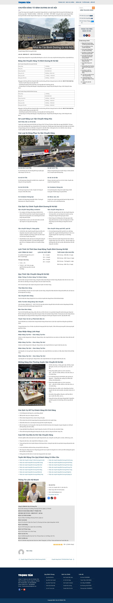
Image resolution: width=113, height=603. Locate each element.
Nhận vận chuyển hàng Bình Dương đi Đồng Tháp (31, 474)
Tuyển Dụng (85, 2)
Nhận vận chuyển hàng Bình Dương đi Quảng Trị (60, 474)
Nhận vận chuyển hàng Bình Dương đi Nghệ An (60, 472)
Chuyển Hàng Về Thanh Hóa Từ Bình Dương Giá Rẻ (32, 559)
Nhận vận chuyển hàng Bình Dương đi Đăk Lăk (31, 472)
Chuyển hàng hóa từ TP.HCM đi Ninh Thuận (62, 559)
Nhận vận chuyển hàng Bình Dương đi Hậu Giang (60, 464)
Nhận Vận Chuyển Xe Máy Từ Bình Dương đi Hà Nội (32, 460)
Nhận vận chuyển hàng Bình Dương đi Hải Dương (60, 460)
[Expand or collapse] (93, 41)
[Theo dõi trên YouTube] (89, 35)
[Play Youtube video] (46, 151)
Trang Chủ (61, 2)
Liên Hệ (92, 2)
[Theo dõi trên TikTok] (87, 35)
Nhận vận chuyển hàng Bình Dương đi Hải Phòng (60, 462)
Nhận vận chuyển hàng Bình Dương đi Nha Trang (60, 469)
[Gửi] (93, 8)
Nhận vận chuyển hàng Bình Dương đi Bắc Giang (31, 462)
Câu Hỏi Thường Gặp (50, 588)
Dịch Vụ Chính (70, 2)
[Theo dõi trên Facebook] (84, 35)
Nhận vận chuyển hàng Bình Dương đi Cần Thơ (31, 467)
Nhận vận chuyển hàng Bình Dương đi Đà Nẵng (31, 469)
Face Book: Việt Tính (54, 494)
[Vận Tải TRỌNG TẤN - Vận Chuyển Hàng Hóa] (24, 2)
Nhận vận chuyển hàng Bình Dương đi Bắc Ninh (31, 464)
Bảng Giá (78, 2)
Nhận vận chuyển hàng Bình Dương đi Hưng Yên (60, 467)
